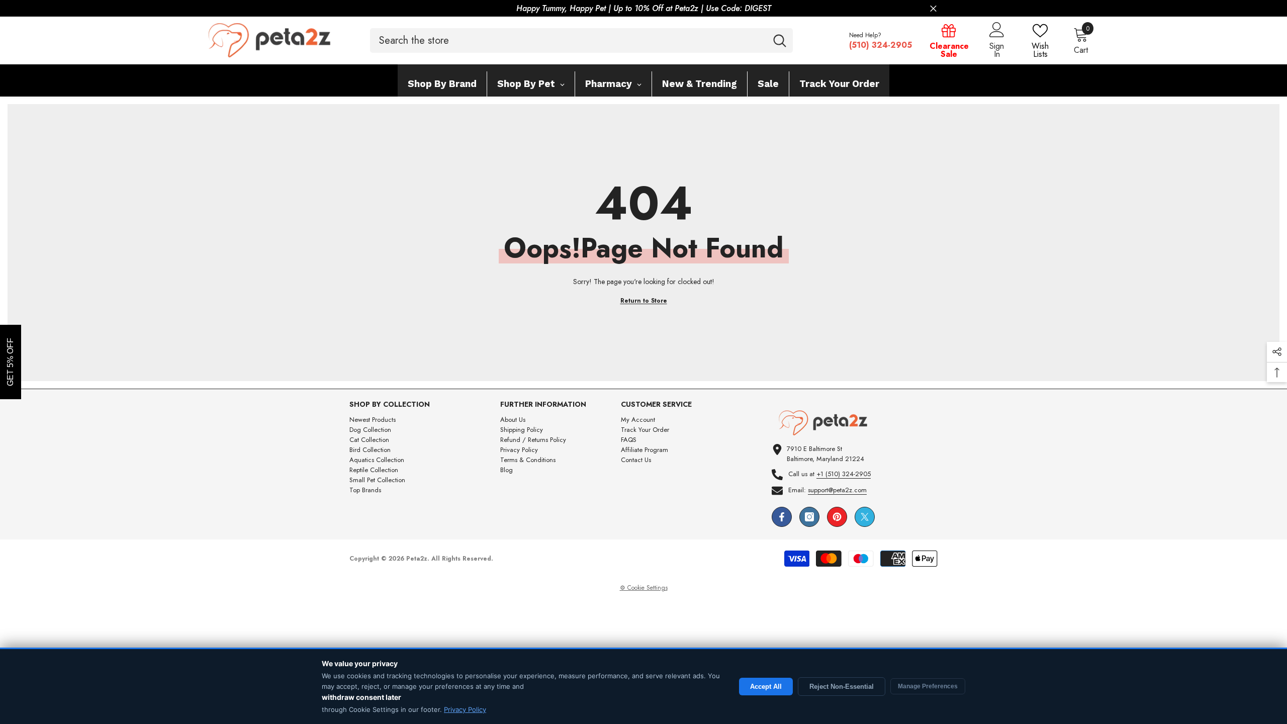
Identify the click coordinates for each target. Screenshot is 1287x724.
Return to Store (643, 300)
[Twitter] (865, 517)
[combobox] (568, 40)
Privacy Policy (465, 709)
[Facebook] (782, 517)
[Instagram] (809, 517)
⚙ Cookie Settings (644, 587)
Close (933, 9)
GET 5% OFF (10, 362)
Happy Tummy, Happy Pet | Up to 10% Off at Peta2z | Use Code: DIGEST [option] (643, 8)
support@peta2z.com (837, 490)
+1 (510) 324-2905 (843, 474)
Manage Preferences (928, 686)
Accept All (766, 686)
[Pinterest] (837, 517)
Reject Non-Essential (841, 686)
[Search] (581, 40)
